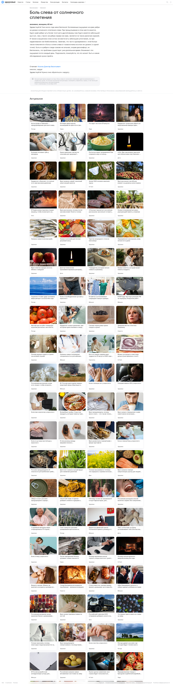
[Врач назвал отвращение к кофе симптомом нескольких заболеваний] (129, 406)
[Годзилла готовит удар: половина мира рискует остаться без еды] (43, 290)
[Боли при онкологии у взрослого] (43, 406)
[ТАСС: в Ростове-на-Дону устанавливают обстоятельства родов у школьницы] (129, 521)
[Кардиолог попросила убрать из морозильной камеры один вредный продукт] (129, 117)
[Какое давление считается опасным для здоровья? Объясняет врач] (72, 146)
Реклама (15, 682)
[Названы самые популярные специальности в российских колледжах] (72, 348)
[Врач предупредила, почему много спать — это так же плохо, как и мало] (100, 406)
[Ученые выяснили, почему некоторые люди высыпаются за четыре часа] (43, 636)
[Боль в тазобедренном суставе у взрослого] (72, 290)
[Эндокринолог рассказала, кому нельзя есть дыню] (129, 232)
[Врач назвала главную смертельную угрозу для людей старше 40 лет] (129, 463)
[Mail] (2, 2)
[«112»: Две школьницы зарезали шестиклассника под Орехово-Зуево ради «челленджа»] (129, 146)
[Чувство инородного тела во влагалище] (100, 232)
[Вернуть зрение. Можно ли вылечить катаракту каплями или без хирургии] (43, 579)
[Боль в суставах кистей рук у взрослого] (43, 434)
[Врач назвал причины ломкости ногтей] (72, 608)
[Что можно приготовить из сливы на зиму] (129, 608)
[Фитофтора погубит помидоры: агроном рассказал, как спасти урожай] (43, 319)
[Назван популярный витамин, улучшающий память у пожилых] (129, 203)
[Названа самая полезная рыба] (43, 232)
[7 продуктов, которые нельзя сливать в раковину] (100, 261)
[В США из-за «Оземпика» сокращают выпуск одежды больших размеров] (100, 290)
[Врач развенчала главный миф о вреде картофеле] (100, 434)
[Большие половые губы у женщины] (43, 146)
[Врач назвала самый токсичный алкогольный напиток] (72, 175)
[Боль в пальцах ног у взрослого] (100, 377)
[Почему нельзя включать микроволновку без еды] (129, 550)
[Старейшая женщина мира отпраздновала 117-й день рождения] (43, 521)
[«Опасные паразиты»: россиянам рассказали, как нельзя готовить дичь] (100, 203)
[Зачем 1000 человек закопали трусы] (100, 175)
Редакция (101, 682)
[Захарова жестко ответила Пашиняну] (129, 319)
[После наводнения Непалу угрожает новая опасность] (72, 550)
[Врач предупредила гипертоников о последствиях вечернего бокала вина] (72, 636)
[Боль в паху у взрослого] (43, 550)
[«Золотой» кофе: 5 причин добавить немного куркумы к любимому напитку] (72, 492)
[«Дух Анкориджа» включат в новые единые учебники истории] (129, 579)
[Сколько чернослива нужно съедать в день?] (100, 319)
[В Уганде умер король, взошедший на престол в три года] (72, 117)
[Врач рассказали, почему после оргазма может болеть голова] (72, 203)
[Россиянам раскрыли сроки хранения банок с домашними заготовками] (43, 608)
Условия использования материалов (115, 682)
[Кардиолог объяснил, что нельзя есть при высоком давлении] (43, 175)
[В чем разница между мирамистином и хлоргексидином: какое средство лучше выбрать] (72, 434)
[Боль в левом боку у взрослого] (129, 434)
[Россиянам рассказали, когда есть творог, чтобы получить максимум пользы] (43, 377)
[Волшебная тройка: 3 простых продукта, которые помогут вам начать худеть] (72, 406)
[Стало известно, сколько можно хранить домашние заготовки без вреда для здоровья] (100, 579)
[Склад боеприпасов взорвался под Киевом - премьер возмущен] (72, 579)
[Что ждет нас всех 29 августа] (100, 117)
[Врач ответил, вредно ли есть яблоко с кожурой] (43, 261)
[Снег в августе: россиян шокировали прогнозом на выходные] (72, 521)
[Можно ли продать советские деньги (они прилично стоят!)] (129, 348)
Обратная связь (130, 682)
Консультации (34, 7)
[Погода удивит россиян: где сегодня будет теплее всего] (129, 636)
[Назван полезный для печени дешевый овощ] (72, 232)
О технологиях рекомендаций (144, 682)
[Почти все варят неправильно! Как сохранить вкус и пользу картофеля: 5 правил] (100, 146)
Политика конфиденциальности (161, 682)
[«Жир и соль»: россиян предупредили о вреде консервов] (43, 492)
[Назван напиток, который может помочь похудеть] (129, 261)
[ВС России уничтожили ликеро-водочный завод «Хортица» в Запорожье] (72, 377)
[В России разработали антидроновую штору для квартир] (43, 665)
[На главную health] (9, 2)
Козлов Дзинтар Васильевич (49, 66)
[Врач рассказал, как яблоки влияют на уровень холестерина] (129, 175)
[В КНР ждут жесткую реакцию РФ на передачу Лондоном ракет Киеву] (129, 290)
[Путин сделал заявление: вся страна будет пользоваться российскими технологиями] (100, 665)
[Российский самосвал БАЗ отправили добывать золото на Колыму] (100, 608)
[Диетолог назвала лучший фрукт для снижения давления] (72, 463)
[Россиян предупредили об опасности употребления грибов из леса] (43, 463)
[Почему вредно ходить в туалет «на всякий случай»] (43, 348)
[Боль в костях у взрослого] (100, 636)
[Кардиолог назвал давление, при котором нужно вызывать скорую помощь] (72, 319)
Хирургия (43, 7)
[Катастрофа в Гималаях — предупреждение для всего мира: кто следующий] (43, 117)
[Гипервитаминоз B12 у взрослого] (129, 377)
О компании (8, 682)
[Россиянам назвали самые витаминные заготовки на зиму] (72, 665)
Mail (3, 682)
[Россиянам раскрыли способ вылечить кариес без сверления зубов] (129, 492)
